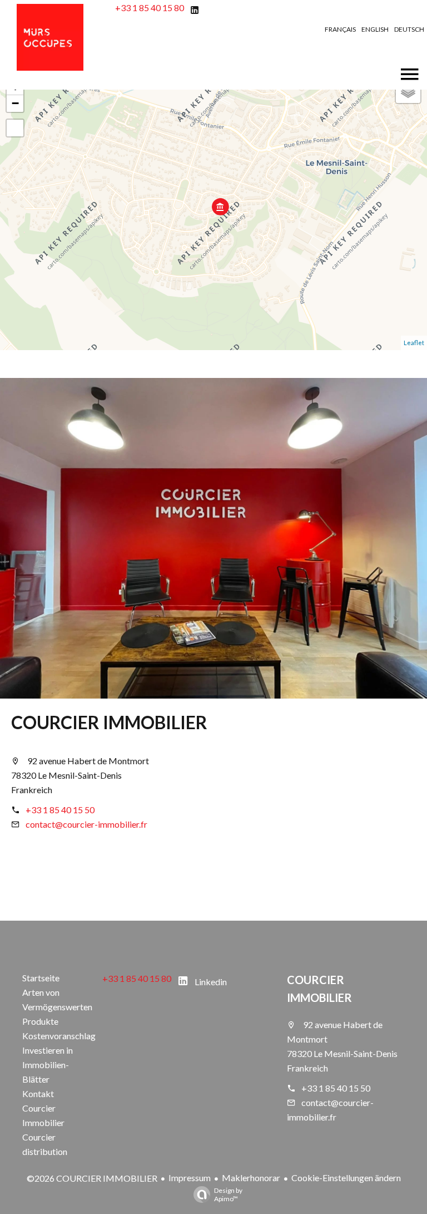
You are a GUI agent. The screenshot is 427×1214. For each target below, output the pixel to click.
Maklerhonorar (251, 1177)
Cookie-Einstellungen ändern (346, 1177)
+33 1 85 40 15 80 (149, 7)
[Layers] (408, 90)
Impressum (189, 1177)
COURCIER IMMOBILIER (109, 722)
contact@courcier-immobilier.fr (86, 824)
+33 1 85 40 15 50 (60, 809)
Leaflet (414, 342)
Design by (228, 1194)
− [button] (15, 103)
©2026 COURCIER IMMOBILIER (92, 1178)
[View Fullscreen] (15, 128)
